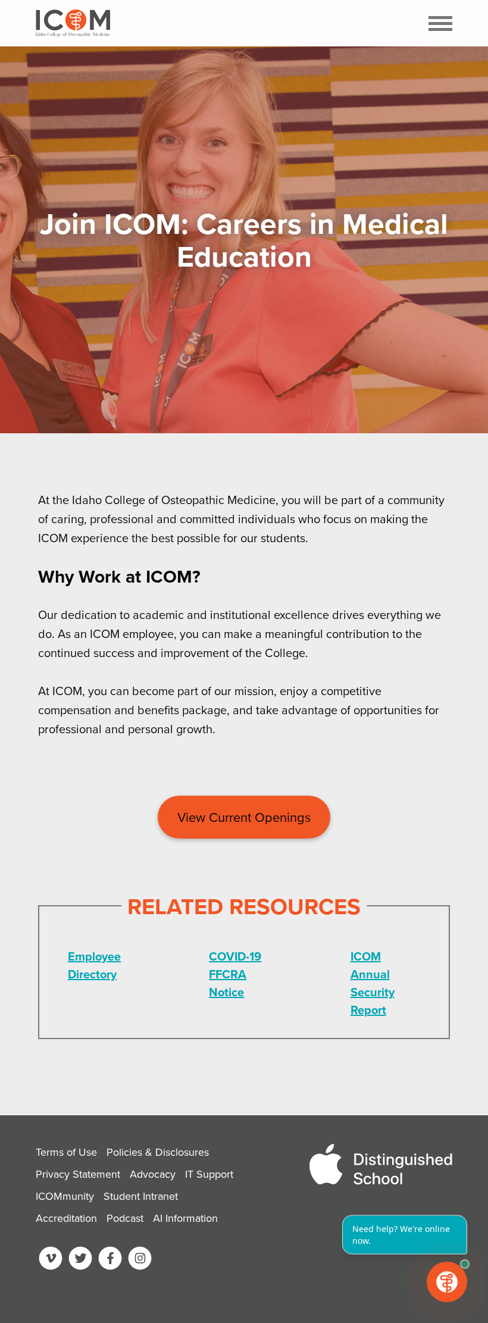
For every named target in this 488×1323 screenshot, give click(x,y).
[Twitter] (80, 1260)
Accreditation (66, 1218)
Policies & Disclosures (158, 1151)
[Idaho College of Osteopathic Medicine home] (73, 23)
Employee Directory (94, 965)
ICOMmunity (65, 1195)
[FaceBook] (110, 1260)
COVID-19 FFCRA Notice (235, 973)
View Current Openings (244, 817)
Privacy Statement (78, 1173)
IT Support (209, 1173)
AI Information (185, 1218)
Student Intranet (141, 1195)
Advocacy (153, 1173)
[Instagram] (140, 1260)
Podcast (125, 1218)
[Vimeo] (50, 1260)
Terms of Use (66, 1151)
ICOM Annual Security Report (373, 982)
